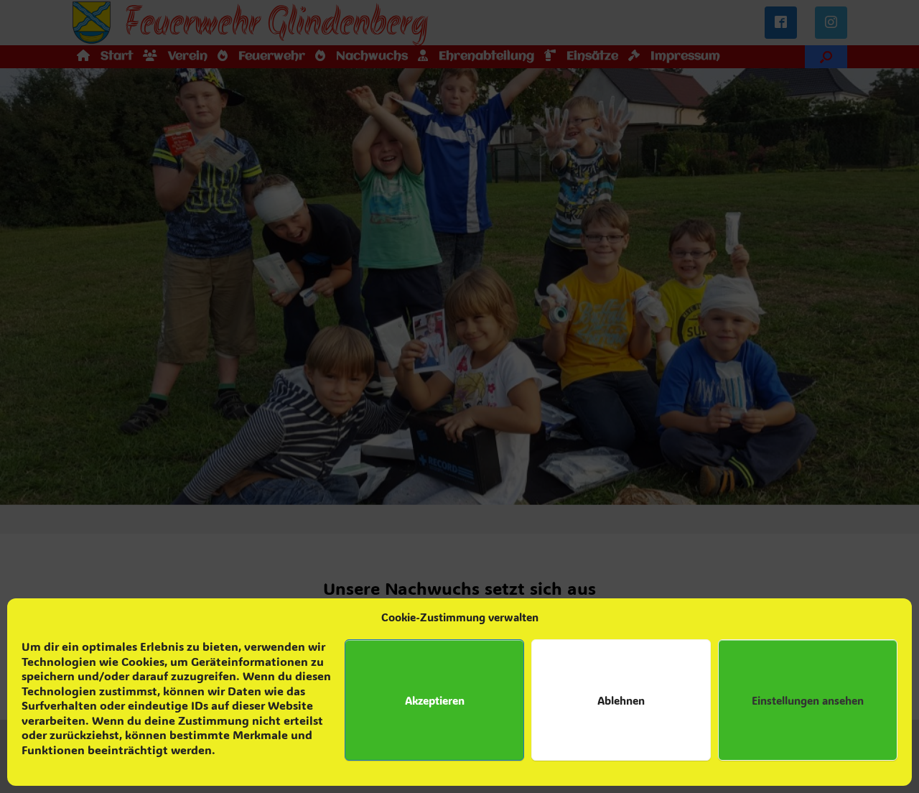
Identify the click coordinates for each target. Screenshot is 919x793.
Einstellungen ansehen (808, 700)
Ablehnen (621, 700)
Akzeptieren (435, 700)
